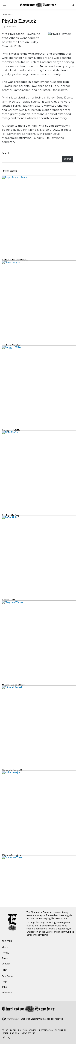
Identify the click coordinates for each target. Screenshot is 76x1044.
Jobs (4, 986)
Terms (5, 958)
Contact (6, 963)
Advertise (7, 992)
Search (5, 153)
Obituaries (7, 14)
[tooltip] (4, 1038)
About (5, 947)
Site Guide (7, 976)
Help (4, 981)
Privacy (5, 952)
